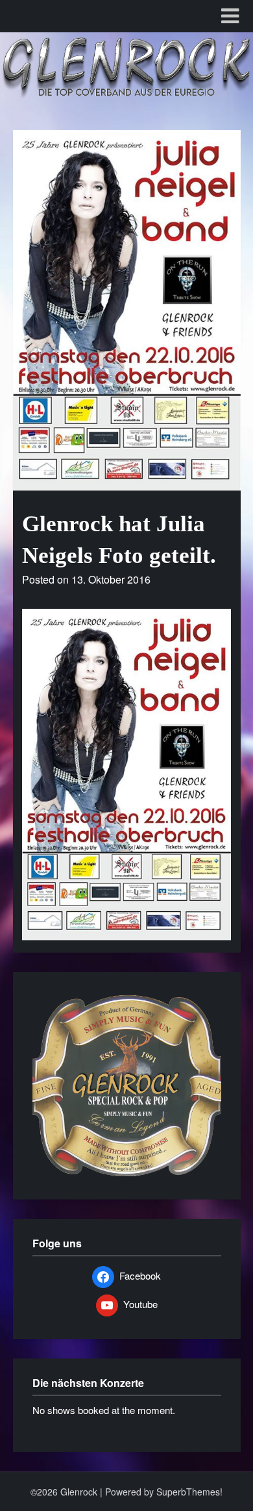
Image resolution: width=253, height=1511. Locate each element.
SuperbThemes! (189, 1491)
